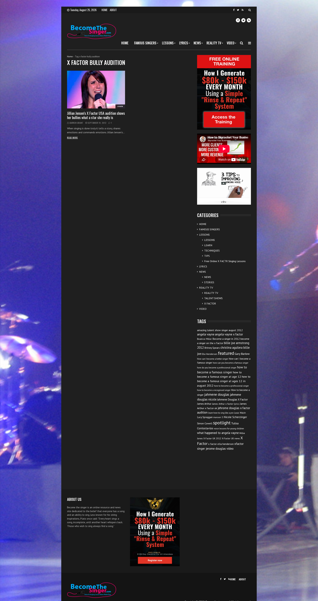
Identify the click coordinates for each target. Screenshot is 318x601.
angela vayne (205, 334)
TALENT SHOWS (213, 298)
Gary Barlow (242, 354)
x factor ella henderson (221, 444)
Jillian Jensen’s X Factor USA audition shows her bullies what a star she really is (96, 115)
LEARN (120, 106)
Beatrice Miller (204, 338)
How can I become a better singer (212, 358)
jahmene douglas (216, 394)
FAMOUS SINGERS (145, 43)
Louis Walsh (240, 412)
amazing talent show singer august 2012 (220, 330)
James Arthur (204, 403)
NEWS (197, 43)
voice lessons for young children (229, 428)
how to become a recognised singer (213, 390)
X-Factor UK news (231, 438)
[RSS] (242, 10)
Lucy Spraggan (205, 417)
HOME (104, 10)
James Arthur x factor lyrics (225, 403)
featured (226, 353)
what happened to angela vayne (218, 433)
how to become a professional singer (231, 385)
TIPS (207, 255)
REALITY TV (214, 43)
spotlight (222, 423)
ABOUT (113, 10)
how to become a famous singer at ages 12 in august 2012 (223, 381)
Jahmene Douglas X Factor (232, 399)
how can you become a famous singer (230, 362)
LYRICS (183, 43)
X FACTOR (210, 303)
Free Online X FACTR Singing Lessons (225, 261)
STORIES (209, 282)
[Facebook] (234, 10)
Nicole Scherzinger (235, 417)
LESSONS (168, 43)
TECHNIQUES (212, 250)
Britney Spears (212, 347)
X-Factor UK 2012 (212, 438)
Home (70, 56)
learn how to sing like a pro (221, 412)
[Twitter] (238, 10)
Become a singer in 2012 (226, 338)
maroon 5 (218, 417)
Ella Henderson (209, 353)
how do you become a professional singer (216, 367)
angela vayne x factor (229, 334)
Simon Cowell (204, 423)
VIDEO (230, 43)
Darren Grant (76, 122)
